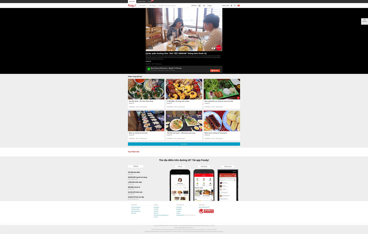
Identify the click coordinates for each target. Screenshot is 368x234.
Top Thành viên (133, 152)
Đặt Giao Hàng (141, 1)
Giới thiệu (156, 207)
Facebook (179, 207)
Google (178, 213)
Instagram (179, 209)
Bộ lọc (195, 5)
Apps (210, 5)
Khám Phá (132, 1)
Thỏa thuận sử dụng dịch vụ (161, 215)
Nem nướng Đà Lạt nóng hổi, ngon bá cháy (219, 101)
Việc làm (156, 211)
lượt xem (144, 107)
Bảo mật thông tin (135, 211)
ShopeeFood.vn (180, 215)
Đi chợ (150, 1)
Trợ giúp (156, 209)
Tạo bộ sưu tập (135, 209)
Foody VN (148, 61)
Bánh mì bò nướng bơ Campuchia (216, 133)
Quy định (133, 213)
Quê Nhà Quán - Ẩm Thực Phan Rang (141, 101)
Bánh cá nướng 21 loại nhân (138, 133)
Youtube (178, 211)
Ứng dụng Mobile (135, 207)
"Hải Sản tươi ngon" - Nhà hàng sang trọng (181, 133)
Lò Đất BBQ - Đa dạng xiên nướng (178, 101)
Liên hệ (156, 217)
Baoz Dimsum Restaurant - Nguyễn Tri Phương (166, 68)
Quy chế (156, 213)
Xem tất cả (184, 144)
